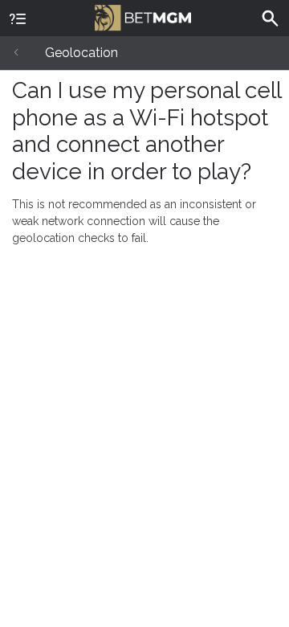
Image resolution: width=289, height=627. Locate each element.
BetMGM (144, 16)
